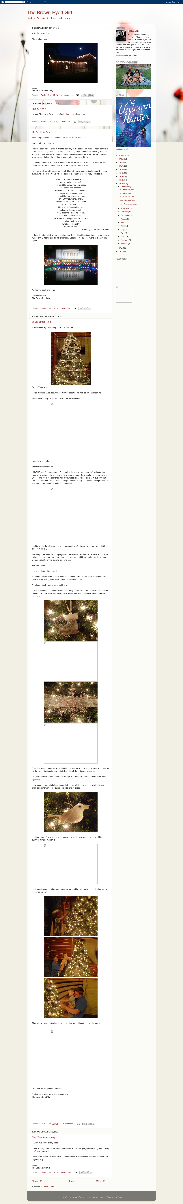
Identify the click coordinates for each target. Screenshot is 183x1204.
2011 (121, 248)
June (123, 226)
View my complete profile (126, 56)
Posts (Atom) (49, 1187)
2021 (121, 159)
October (124, 212)
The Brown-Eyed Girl (49, 12)
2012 (121, 184)
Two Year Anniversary (43, 1137)
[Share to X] (87, 95)
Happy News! (39, 108)
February (125, 240)
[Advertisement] (132, 324)
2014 (121, 177)
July (123, 222)
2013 (121, 180)
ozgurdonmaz (100, 1197)
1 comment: (66, 122)
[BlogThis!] (84, 95)
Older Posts (103, 1181)
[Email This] (82, 95)
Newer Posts (39, 1181)
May (123, 229)
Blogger (121, 1197)
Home (71, 1181)
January (124, 244)
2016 (121, 169)
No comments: (67, 95)
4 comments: (66, 1172)
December (125, 187)
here (68, 114)
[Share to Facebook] (89, 95)
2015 (121, 173)
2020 (121, 163)
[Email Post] (77, 95)
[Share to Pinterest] (92, 95)
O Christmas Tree (41, 321)
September (126, 215)
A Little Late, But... (42, 33)
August (124, 219)
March (124, 236)
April (123, 233)
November (125, 208)
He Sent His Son (41, 132)
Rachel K (134, 31)
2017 (121, 166)
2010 (121, 251)
